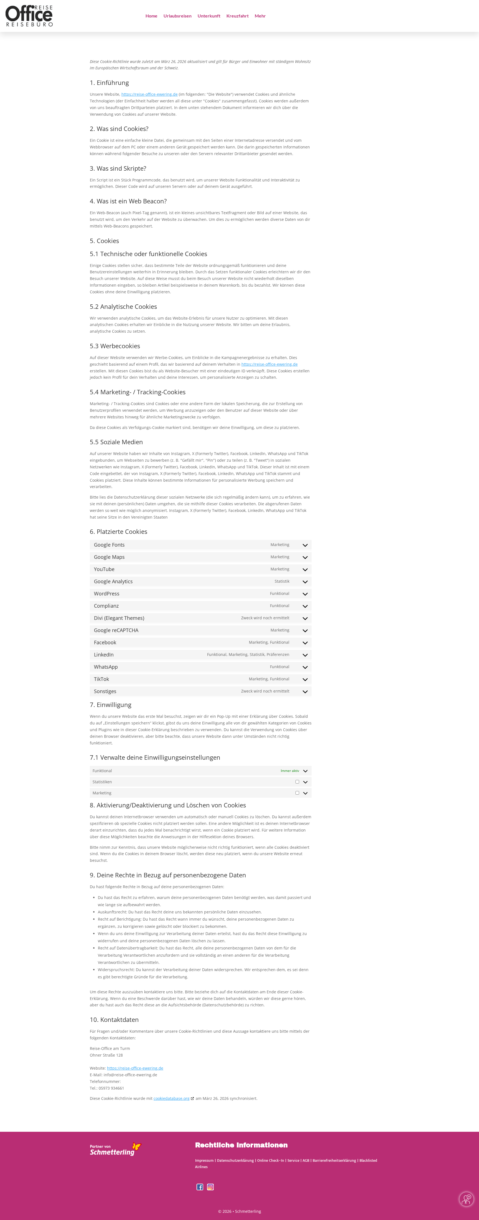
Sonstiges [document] (105, 691)
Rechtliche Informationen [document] (241, 1145)
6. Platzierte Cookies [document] (118, 532)
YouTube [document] (104, 569)
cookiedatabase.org (172, 1098)
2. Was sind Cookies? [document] (119, 129)
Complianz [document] (106, 605)
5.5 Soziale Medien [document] (116, 442)
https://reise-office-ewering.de (149, 94)
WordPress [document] (106, 593)
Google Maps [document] (109, 556)
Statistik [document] (282, 581)
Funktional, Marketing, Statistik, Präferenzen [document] (248, 654)
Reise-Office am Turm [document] (110, 1048)
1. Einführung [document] (109, 83)
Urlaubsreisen (178, 16)
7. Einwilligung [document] (110, 705)
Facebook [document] (105, 642)
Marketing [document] (280, 544)
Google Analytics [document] (113, 581)
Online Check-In (270, 1160)
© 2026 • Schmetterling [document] (239, 1211)
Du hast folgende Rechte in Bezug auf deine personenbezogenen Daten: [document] (157, 886)
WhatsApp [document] (106, 666)
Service (293, 1160)
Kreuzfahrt (237, 16)
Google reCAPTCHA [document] (116, 630)
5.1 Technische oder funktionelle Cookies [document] (148, 254)
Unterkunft (209, 16)
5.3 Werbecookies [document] (115, 346)
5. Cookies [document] (104, 241)
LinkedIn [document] (104, 654)
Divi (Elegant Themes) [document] (119, 617)
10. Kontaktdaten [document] (114, 1020)
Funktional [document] (279, 593)
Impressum (204, 1160)
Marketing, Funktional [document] (269, 642)
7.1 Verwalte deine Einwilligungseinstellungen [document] (155, 757)
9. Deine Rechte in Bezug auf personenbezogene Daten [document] (168, 875)
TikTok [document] (101, 678)
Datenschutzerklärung (235, 1160)
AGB (306, 1160)
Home (151, 16)
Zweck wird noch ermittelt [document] (265, 617)
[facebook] (200, 1188)
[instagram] (210, 1188)
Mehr (260, 16)
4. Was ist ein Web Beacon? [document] (128, 201)
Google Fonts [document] (109, 544)
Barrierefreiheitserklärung (334, 1160)
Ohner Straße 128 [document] (106, 1055)
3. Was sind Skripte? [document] (118, 168)
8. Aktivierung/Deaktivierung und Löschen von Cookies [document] (168, 805)
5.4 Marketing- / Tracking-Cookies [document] (137, 392)
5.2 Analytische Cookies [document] (123, 306)
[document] (201, 66)
